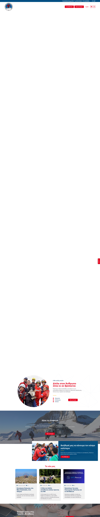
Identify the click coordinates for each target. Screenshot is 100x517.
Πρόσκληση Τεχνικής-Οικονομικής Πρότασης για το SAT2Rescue (73, 489)
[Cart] (91, 7)
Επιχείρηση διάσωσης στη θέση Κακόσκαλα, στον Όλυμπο (25, 489)
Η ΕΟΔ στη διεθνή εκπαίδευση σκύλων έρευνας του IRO (50, 489)
